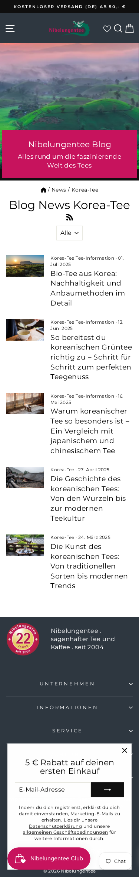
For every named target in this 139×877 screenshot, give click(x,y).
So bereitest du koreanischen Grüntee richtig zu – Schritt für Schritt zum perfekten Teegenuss (91, 357)
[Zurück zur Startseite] (43, 189)
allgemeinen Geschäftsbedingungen (65, 832)
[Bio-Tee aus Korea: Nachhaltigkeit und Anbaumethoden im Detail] (25, 266)
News (59, 189)
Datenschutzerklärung (55, 826)
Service (67, 730)
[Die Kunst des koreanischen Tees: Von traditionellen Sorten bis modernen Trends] (25, 545)
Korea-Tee (62, 258)
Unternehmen (67, 684)
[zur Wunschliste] (107, 28)
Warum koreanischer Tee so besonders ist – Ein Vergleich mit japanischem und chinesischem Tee (89, 431)
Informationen (68, 707)
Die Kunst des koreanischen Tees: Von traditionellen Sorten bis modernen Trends (89, 566)
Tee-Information (95, 258)
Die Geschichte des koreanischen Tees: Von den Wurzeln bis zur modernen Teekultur (88, 498)
